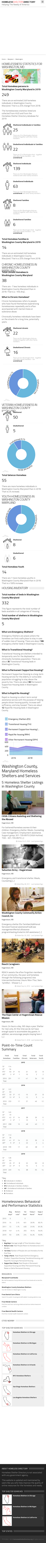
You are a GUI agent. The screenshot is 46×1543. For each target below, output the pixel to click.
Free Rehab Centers (9, 1302)
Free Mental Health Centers (12, 1311)
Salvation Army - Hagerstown (17, 870)
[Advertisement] (23, 31)
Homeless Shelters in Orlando (24, 1365)
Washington (19, 59)
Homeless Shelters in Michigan (24, 1343)
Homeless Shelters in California (25, 1354)
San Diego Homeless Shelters (24, 1386)
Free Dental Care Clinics (11, 1294)
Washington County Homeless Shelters (16, 1287)
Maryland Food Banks (10, 1278)
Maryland (10, 59)
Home (4, 59)
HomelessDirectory (18, 2)
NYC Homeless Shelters (22, 1376)
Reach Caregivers (10, 964)
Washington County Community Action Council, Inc (22, 914)
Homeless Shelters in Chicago (24, 1332)
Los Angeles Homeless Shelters (25, 1397)
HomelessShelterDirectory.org (22, 1539)
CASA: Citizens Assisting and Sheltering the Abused (22, 817)
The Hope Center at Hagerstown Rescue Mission (22, 1016)
